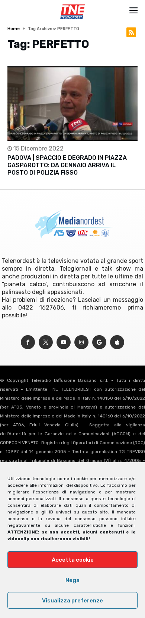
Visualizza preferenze (72, 600)
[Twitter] (46, 342)
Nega (72, 580)
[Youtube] (64, 342)
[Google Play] (99, 342)
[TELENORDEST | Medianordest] (72, 4)
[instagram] (81, 342)
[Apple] (117, 342)
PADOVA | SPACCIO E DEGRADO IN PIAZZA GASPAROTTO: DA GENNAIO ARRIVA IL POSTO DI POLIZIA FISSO (67, 165)
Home (13, 28)
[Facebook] (28, 342)
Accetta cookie (73, 559)
